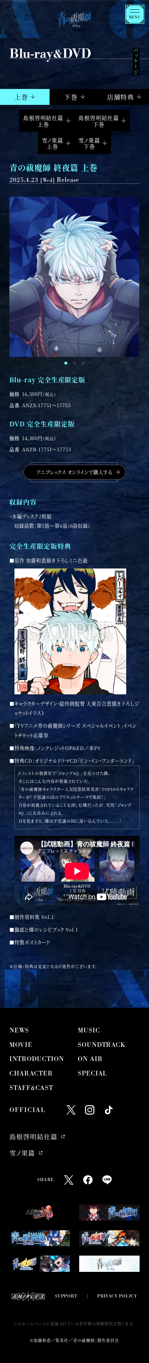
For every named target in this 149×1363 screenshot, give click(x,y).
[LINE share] (107, 1180)
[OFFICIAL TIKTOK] (109, 1110)
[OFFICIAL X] (71, 1110)
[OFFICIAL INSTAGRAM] (89, 1110)
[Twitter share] (68, 1180)
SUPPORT (66, 1296)
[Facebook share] (88, 1180)
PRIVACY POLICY (117, 1296)
